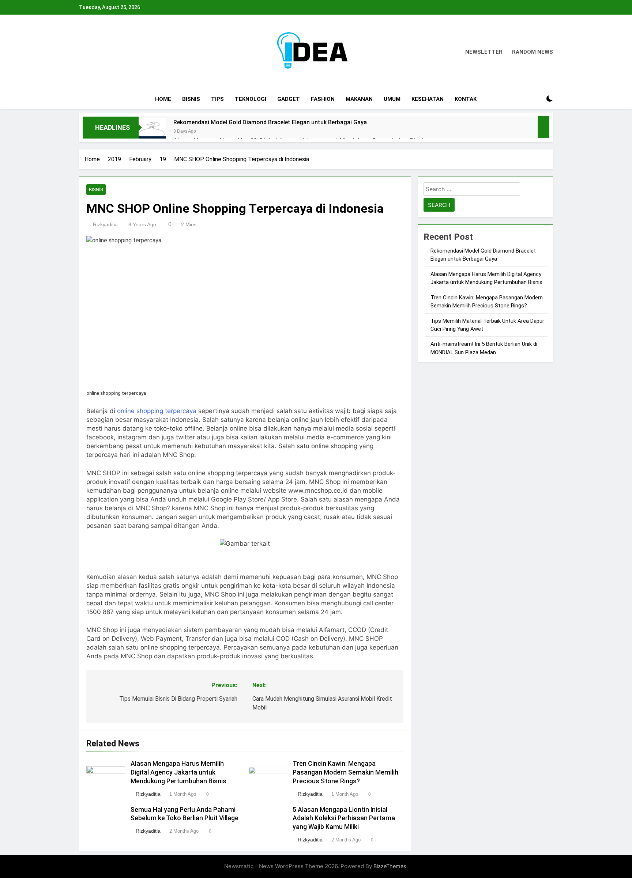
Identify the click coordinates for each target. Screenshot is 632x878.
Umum (392, 99)
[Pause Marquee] (543, 127)
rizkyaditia (105, 224)
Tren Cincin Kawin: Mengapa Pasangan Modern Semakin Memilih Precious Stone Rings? (345, 772)
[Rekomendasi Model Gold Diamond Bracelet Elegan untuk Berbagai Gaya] (152, 131)
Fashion (323, 99)
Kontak (466, 99)
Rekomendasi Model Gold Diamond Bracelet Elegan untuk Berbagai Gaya (270, 122)
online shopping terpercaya (156, 411)
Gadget (288, 99)
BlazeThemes (389, 866)
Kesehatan (427, 99)
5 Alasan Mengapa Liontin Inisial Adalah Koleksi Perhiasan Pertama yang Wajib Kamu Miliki (344, 818)
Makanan (359, 99)
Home (163, 99)
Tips (217, 99)
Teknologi (250, 99)
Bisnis (191, 99)
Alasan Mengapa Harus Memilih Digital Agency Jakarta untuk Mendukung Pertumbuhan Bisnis (178, 772)
